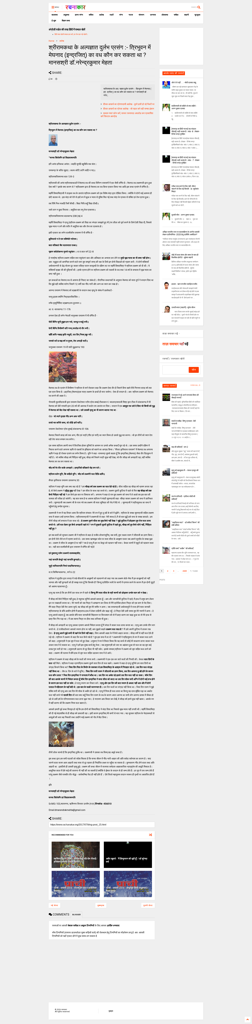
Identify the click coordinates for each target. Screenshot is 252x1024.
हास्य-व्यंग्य (79, 15)
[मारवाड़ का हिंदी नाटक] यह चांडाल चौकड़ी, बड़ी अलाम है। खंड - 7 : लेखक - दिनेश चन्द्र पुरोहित (185, 160)
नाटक (131, 15)
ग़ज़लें (111, 15)
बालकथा (55, 15)
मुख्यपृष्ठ (101, 905)
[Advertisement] (181, 46)
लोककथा (165, 15)
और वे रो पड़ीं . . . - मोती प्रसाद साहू (184, 82)
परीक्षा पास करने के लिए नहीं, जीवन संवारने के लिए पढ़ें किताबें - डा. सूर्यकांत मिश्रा (185, 189)
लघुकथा (66, 15)
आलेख (101, 15)
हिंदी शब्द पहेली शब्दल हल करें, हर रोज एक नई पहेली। (71, 34)
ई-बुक (54, 20)
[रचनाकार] (75, 8)
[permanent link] (56, 79)
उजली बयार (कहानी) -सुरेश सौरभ (183, 307)
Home (51, 41)
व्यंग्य (121, 15)
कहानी (186, 15)
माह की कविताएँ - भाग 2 (180, 447)
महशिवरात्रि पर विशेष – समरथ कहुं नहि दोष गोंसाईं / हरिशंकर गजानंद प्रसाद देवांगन (75, 860)
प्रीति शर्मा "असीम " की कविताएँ (182, 548)
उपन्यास (153, 15)
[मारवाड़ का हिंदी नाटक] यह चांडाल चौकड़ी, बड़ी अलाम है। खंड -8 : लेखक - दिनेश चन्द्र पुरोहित (186, 131)
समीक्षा (176, 15)
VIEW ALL (194, 385)
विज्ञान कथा (66, 20)
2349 (185, 571)
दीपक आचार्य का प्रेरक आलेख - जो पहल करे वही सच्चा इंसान (128, 108)
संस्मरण (141, 15)
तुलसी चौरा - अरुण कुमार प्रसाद (183, 215)
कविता (91, 15)
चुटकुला (197, 15)
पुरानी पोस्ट (148, 905)
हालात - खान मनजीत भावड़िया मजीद (184, 284)
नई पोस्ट (54, 905)
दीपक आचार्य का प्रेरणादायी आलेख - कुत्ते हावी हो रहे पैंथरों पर (128, 104)
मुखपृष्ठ (111, 1011)
